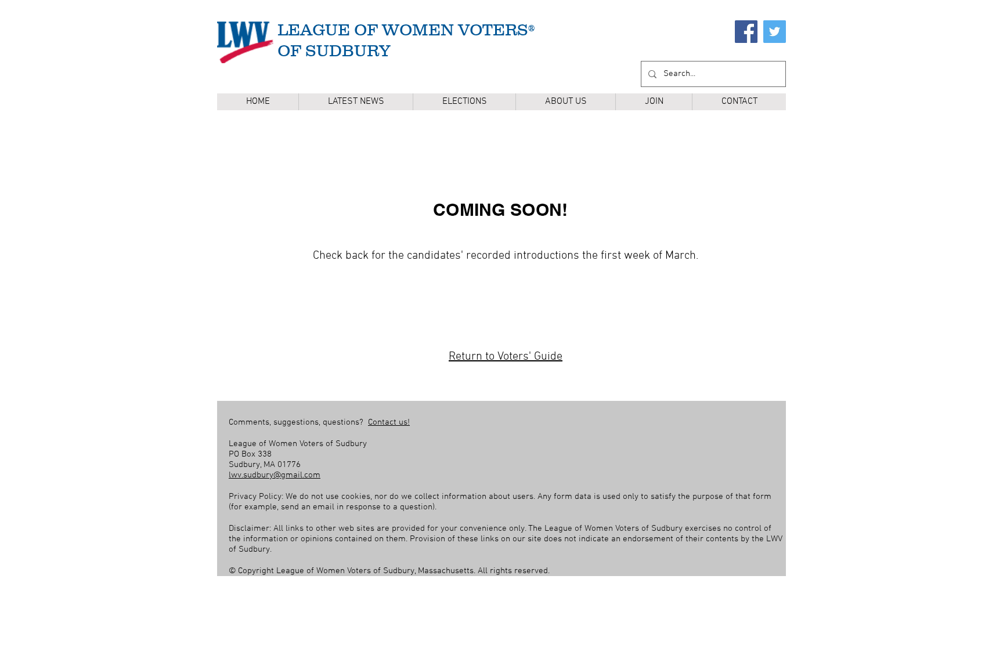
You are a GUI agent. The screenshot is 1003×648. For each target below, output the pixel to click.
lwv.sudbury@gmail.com (274, 475)
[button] (464, 101)
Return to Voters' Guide (505, 357)
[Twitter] (774, 31)
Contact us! (389, 422)
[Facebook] (746, 31)
